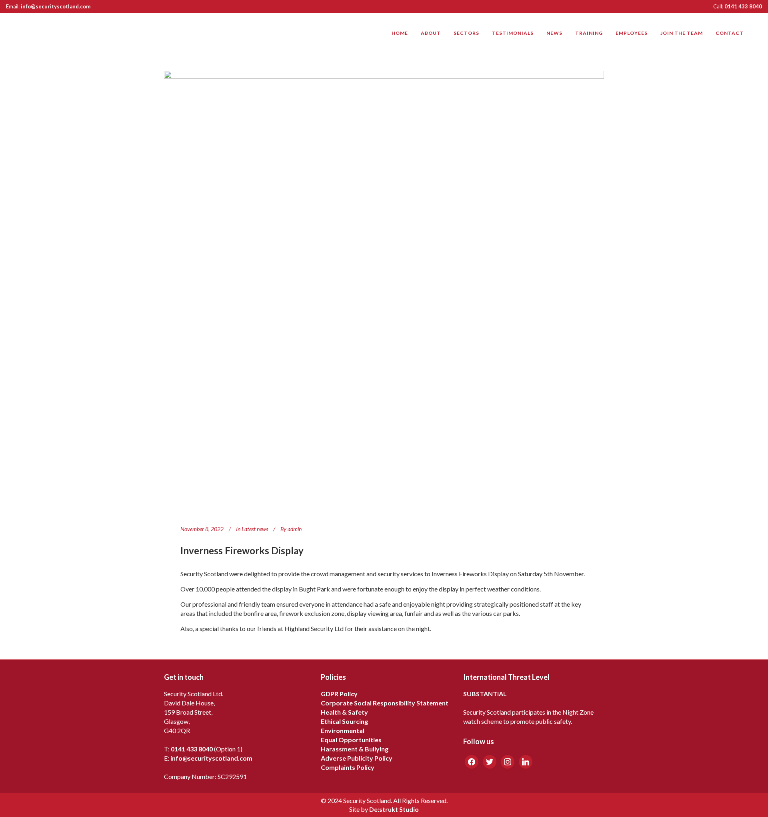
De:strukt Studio (394, 809)
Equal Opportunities (351, 739)
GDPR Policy (339, 693)
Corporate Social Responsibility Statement (384, 703)
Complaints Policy (347, 767)
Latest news (255, 528)
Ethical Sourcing (344, 721)
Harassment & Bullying (354, 749)
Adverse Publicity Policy (356, 758)
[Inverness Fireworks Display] (384, 291)
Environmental (342, 730)
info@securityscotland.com (55, 6)
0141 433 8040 (743, 6)
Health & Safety (344, 712)
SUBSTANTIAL (485, 693)
